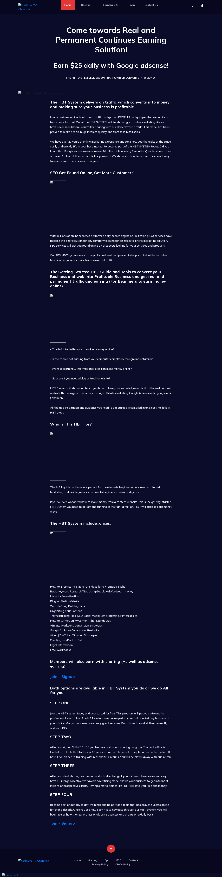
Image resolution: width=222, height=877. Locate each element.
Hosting (86, 4)
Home (67, 4)
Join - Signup (62, 676)
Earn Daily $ (110, 4)
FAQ (118, 860)
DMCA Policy (122, 864)
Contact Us (151, 4)
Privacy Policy (100, 864)
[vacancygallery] (10, 874)
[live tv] (193, 5)
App (132, 4)
